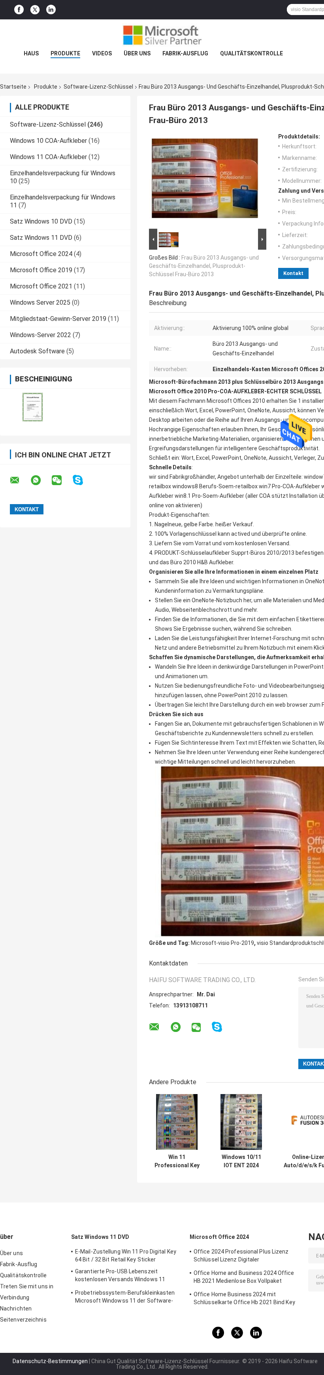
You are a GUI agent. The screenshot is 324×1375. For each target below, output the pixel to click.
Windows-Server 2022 (40, 335)
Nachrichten (16, 1308)
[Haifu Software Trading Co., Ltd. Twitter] (35, 9)
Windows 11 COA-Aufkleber (48, 157)
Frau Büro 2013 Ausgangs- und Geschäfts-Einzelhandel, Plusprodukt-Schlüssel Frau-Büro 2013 (204, 265)
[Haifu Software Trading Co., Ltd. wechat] (62, 480)
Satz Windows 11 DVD (41, 237)
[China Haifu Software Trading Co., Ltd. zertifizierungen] (32, 407)
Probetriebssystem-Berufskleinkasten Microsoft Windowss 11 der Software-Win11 (125, 1298)
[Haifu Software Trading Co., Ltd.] (162, 35)
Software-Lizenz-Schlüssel (98, 86)
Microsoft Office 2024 (41, 254)
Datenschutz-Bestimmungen (50, 1361)
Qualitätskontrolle (251, 53)
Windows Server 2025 (40, 302)
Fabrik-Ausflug (185, 53)
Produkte (65, 53)
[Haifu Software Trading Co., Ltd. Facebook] (19, 10)
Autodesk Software (37, 351)
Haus (31, 53)
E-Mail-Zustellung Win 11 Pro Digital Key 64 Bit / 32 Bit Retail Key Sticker (125, 1255)
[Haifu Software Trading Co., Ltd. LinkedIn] (51, 10)
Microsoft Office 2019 (41, 270)
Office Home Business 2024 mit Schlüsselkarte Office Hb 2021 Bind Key (244, 1298)
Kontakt (293, 273)
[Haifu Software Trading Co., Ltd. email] (20, 480)
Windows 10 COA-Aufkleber (48, 140)
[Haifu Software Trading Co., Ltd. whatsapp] (41, 480)
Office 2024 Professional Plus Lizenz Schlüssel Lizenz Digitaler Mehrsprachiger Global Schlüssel (241, 1256)
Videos (102, 53)
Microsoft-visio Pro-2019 (222, 943)
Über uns (137, 53)
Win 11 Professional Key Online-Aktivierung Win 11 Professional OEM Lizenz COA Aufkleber (177, 1161)
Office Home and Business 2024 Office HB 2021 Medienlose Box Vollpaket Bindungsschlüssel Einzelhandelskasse (244, 1278)
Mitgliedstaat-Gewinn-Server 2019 (58, 318)
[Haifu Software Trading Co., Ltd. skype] (83, 480)
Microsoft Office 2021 (41, 286)
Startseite (13, 86)
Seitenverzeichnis (23, 1319)
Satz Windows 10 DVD (41, 221)
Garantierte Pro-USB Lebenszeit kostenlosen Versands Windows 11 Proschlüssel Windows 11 (120, 1276)
